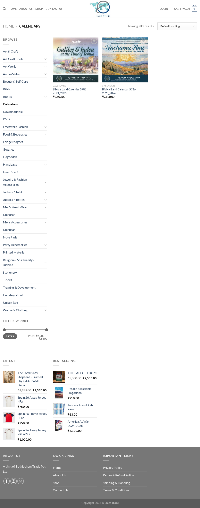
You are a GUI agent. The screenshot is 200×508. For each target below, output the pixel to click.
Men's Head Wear (15, 207)
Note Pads (10, 237)
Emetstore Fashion (15, 127)
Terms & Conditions (116, 490)
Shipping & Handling (116, 483)
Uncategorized (13, 295)
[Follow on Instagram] (13, 481)
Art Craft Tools (13, 59)
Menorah (9, 214)
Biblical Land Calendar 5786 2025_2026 (119, 91)
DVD (6, 119)
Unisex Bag (10, 302)
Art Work (9, 66)
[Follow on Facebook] (6, 481)
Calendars (10, 104)
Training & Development (19, 287)
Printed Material (14, 252)
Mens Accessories (15, 222)
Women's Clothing (15, 310)
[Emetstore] (100, 9)
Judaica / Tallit (12, 192)
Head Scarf (10, 172)
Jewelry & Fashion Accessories (15, 182)
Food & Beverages (15, 134)
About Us (26, 8)
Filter (10, 336)
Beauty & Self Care (15, 81)
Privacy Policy (112, 467)
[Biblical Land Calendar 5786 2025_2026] (125, 59)
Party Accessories (15, 244)
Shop (39, 8)
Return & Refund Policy (118, 475)
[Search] (4, 8)
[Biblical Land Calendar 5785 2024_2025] (75, 59)
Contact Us (54, 8)
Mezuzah (9, 229)
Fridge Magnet (13, 142)
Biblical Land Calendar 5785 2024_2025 (69, 91)
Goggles (8, 149)
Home (13, 8)
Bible (6, 89)
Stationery (10, 272)
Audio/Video (11, 74)
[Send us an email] (20, 481)
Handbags (10, 164)
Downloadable (13, 111)
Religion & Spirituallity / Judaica (18, 262)
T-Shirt (7, 280)
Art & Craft (10, 51)
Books (7, 96)
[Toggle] (45, 58)
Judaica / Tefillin (14, 199)
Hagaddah (10, 157)
